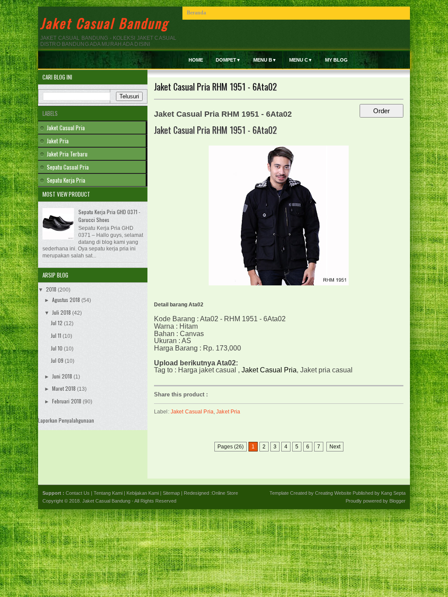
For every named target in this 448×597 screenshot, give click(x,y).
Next (334, 447)
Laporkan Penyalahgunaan (66, 420)
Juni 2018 (63, 376)
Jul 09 (58, 360)
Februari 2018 (67, 401)
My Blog (336, 59)
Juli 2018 (62, 312)
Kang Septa (393, 493)
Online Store (225, 493)
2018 (52, 289)
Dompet (228, 59)
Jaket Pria (228, 412)
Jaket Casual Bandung (104, 23)
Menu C (300, 59)
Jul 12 (57, 322)
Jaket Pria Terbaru (67, 153)
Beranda (196, 13)
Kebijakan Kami (142, 493)
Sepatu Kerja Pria (66, 180)
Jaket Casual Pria (192, 412)
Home (196, 59)
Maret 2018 (64, 388)
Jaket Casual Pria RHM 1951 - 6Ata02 (215, 86)
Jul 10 (57, 348)
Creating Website (333, 493)
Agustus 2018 (66, 299)
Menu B (264, 59)
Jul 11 (57, 335)
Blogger (397, 500)
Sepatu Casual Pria (68, 167)
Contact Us (78, 493)
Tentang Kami (108, 493)
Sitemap (171, 493)
